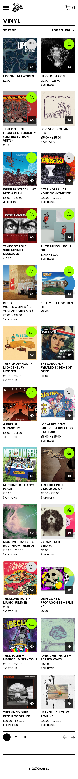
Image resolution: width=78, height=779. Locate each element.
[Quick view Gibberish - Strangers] (32, 415)
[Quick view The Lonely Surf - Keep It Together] (32, 703)
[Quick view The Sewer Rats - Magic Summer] (32, 590)
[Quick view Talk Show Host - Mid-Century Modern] (32, 355)
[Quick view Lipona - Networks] (32, 67)
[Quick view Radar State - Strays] (69, 533)
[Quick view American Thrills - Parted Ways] (69, 646)
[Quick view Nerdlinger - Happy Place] (32, 476)
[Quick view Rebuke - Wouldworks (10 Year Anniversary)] (32, 294)
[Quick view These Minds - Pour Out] (69, 237)
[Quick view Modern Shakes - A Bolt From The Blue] (32, 533)
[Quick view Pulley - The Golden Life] (69, 294)
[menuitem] (39, 30)
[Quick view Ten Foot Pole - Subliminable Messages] (32, 237)
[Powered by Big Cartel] (39, 768)
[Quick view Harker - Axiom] (69, 67)
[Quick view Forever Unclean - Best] (69, 120)
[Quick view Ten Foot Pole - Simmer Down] (69, 476)
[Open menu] (6, 7)
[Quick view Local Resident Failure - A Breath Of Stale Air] (69, 415)
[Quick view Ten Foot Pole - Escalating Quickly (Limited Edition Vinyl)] (32, 120)
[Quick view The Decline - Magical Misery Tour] (32, 646)
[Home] (17, 8)
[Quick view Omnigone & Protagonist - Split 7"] (69, 590)
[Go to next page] (73, 737)
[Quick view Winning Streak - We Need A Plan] (32, 180)
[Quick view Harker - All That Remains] (69, 703)
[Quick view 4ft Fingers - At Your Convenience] (69, 180)
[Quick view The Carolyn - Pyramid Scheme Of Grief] (69, 355)
